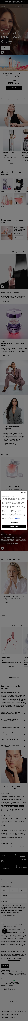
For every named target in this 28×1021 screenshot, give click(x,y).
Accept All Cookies (14, 526)
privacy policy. (18, 518)
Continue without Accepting (21, 492)
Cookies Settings (14, 522)
